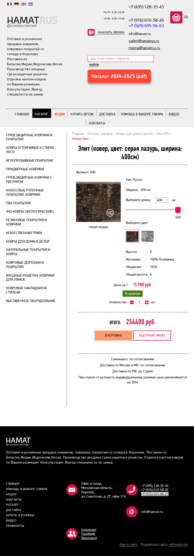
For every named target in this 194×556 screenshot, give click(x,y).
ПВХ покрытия (18, 203)
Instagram (88, 530)
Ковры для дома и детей (27, 241)
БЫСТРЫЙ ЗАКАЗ (152, 335)
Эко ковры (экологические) (30, 211)
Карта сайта (129, 544)
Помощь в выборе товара (142, 114)
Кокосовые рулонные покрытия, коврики (25, 192)
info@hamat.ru (152, 512)
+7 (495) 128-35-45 (146, 6)
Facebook (88, 534)
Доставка (107, 114)
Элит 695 (162, 134)
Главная (22, 114)
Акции (59, 114)
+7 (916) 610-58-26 (146, 20)
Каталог (41, 114)
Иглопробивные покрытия (29, 160)
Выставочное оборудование (30, 301)
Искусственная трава (24, 233)
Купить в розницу (20, 515)
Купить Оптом (81, 114)
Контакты (97, 123)
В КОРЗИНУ (113, 335)
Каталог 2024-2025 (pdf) (119, 76)
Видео (174, 114)
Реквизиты (15, 526)
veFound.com (178, 544)
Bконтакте (89, 538)
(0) (185, 17)
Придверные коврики (25, 169)
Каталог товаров (100, 134)
